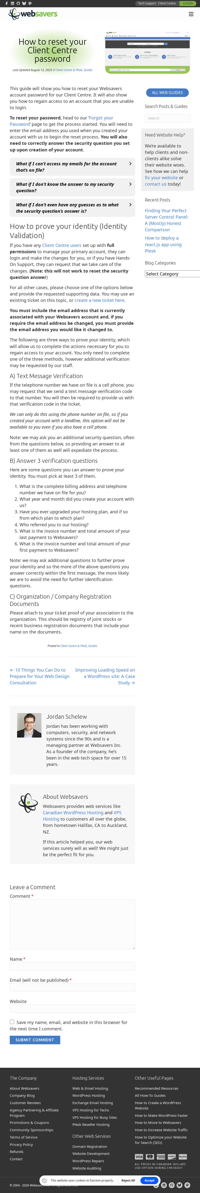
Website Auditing (86, 1168)
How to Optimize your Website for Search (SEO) (161, 1140)
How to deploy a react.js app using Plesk (163, 244)
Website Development (91, 1153)
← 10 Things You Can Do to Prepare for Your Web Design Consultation (40, 676)
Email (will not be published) (41, 980)
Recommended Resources (156, 1088)
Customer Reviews (25, 1102)
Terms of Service (23, 1137)
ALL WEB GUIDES (167, 92)
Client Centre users (61, 245)
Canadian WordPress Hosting (73, 812)
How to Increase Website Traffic (161, 1129)
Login (188, 3)
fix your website (161, 177)
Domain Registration (89, 1146)
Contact (16, 1158)
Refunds (16, 1151)
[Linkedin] (164, 1185)
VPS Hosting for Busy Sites (94, 1117)
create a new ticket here (99, 300)
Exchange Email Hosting (92, 1102)
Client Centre (167, 3)
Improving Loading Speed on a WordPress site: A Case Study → (105, 676)
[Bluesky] (179, 1185)
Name (18, 959)
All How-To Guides (150, 1095)
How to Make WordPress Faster (161, 1115)
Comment (22, 896)
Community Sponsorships (31, 1129)
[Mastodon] (187, 1185)
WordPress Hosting (88, 1095)
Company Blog (22, 1095)
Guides (88, 70)
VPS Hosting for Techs (90, 1110)
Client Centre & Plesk (69, 70)
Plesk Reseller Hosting (91, 1124)
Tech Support (147, 3)
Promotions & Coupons (29, 1122)
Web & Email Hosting (90, 1088)
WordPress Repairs (88, 1160)
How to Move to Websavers (158, 1122)
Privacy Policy (21, 1144)
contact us (156, 184)
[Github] (172, 1185)
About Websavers (24, 1088)
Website (18, 1001)
